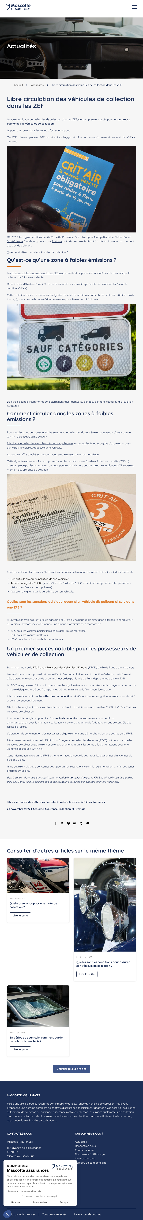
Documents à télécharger (90, 1154)
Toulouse (57, 241)
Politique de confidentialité (90, 1162)
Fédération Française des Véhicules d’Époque (60, 667)
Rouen (127, 237)
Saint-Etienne (15, 241)
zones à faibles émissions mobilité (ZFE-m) (37, 273)
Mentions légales (85, 1158)
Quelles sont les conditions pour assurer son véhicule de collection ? (103, 963)
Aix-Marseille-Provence (60, 237)
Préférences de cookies (87, 1214)
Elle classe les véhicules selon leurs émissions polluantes (40, 443)
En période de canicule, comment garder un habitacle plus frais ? (37, 1039)
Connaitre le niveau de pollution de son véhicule (39, 579)
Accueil (18, 85)
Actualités (37, 85)
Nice (111, 237)
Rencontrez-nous (85, 1146)
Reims (118, 237)
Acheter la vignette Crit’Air (26, 583)
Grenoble (80, 237)
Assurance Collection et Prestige (65, 809)
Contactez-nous (84, 1150)
